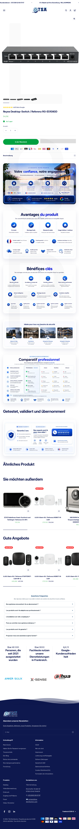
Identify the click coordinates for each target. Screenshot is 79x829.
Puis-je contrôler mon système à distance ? (20, 623)
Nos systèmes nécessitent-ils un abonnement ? (22, 604)
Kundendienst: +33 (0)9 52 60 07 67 (12, 2)
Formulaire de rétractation (44, 774)
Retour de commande (10, 759)
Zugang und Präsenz (10, 796)
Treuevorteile (7, 752)
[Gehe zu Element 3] (20, 99)
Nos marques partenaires (11, 763)
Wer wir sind (39, 748)
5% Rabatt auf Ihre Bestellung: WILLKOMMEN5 (55, 2)
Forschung (6, 766)
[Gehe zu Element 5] (34, 99)
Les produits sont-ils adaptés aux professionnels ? (23, 610)
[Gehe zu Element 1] (6, 99)
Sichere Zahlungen (41, 759)
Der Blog (6, 756)
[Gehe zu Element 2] (13, 99)
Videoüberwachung (9, 788)
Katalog (5, 785)
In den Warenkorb (21, 142)
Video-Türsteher (8, 803)
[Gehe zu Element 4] (27, 99)
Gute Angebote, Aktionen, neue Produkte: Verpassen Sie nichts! (24, 726)
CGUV (37, 745)
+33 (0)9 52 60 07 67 (34, 795)
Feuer (5, 799)
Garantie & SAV (40, 763)
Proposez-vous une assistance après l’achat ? (21, 635)
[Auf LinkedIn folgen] (14, 811)
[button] (58, 141)
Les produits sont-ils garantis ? (16, 629)
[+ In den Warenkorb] (28, 511)
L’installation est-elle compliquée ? (18, 617)
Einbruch (6, 792)
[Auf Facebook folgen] (4, 811)
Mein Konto (7, 745)
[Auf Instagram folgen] (9, 811)
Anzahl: (5, 126)
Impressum (39, 752)
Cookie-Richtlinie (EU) (42, 770)
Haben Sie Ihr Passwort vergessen (14, 748)
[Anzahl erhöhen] (15, 130)
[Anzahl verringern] (6, 130)
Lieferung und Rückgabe (43, 756)
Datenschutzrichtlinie (42, 766)
